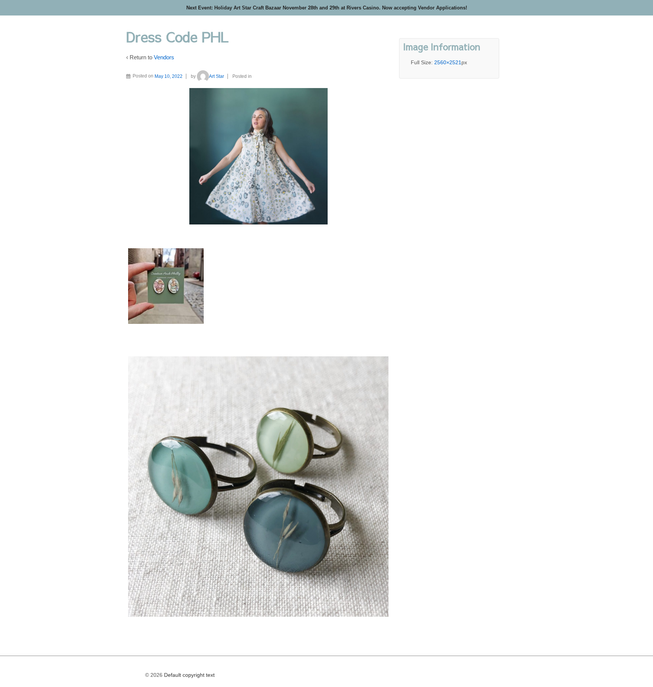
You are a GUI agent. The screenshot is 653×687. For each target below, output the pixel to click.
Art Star (216, 76)
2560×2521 (447, 62)
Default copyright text (188, 675)
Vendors (164, 57)
